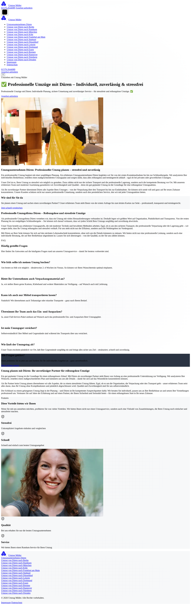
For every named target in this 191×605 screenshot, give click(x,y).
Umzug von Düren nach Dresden (21, 59)
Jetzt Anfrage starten (10, 365)
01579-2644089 (8, 8)
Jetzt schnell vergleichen (12, 208)
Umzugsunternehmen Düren (19, 24)
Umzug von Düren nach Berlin (20, 27)
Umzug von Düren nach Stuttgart (21, 39)
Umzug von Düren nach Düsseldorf (22, 42)
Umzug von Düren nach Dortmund (22, 47)
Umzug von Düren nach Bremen (21, 52)
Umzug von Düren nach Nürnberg (22, 57)
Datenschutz (12, 64)
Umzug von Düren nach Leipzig (21, 44)
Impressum (11, 62)
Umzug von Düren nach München (22, 32)
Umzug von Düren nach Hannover (22, 54)
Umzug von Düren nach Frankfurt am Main (26, 37)
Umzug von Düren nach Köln (20, 34)
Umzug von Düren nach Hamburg (22, 29)
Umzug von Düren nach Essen (20, 49)
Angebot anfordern (24, 8)
